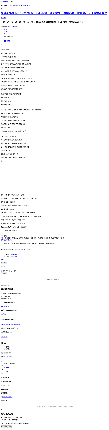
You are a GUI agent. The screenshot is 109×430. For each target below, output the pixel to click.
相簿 (5, 29)
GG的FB (3, 314)
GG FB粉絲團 (5, 306)
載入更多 (3, 262)
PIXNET (42, 406)
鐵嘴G (7, 41)
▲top (2, 259)
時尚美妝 (14, 26)
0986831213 (4, 337)
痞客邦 (18, 249)
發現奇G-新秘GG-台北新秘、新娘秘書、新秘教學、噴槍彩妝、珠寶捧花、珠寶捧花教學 (54, 13)
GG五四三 (14, 256)
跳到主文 (3, 18)
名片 (5, 33)
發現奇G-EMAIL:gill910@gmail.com (11, 324)
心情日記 (14, 254)
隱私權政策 (64, 406)
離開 (10, 426)
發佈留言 (3, 273)
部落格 (6, 31)
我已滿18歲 (4, 426)
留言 (22, 249)
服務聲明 (70, 406)
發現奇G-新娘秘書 (6, 240)
